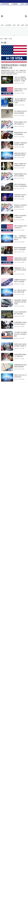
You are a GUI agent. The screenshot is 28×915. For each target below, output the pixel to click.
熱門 (18, 25)
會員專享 (8, 25)
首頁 (2, 25)
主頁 (1, 38)
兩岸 (26, 25)
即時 (14, 25)
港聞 (22, 25)
